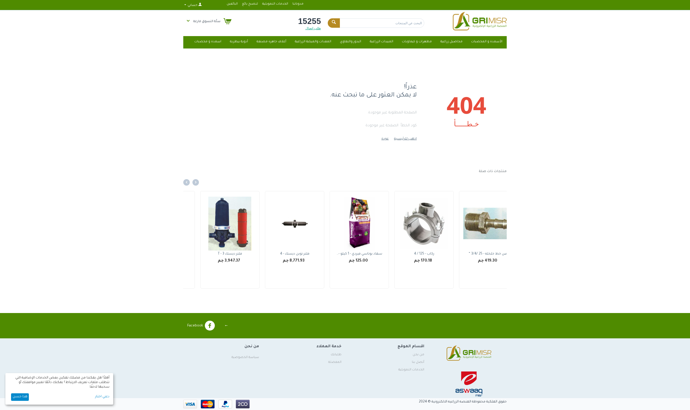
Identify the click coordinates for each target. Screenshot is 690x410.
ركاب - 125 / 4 (474, 254)
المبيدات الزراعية (381, 42)
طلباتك (336, 355)
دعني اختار (102, 397)
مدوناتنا (297, 4)
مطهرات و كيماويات (417, 42)
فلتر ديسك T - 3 (280, 254)
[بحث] (334, 23)
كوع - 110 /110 (215, 254)
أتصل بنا (418, 362)
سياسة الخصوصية (245, 357)
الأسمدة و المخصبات (486, 42)
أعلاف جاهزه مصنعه (271, 42)
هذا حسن (20, 397)
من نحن (418, 355)
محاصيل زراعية (451, 42)
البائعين (232, 4)
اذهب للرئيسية (405, 139)
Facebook (195, 326)
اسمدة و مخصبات (207, 42)
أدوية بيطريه (239, 42)
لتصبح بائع (250, 4)
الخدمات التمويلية (275, 4)
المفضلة (334, 362)
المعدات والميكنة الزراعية (313, 42)
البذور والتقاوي (350, 42)
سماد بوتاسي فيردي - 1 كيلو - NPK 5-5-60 (409, 254)
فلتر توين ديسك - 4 (345, 254)
